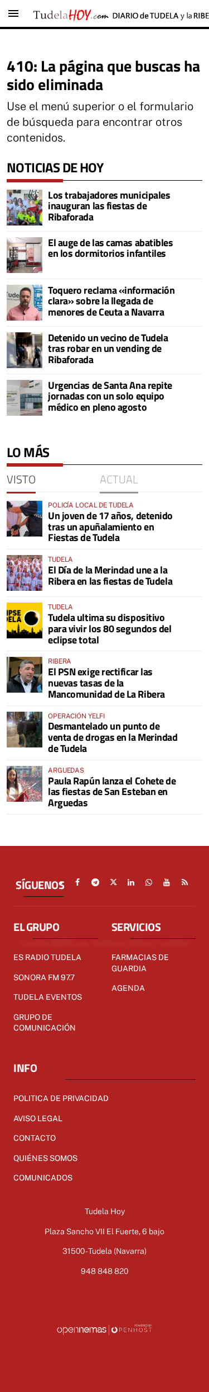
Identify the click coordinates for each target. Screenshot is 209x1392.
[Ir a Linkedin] (131, 882)
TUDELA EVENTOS (47, 997)
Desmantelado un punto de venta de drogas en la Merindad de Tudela (113, 737)
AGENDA (128, 988)
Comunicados (42, 1177)
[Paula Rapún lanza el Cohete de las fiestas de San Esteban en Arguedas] (24, 784)
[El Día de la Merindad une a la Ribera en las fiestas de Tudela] (24, 573)
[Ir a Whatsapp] (149, 882)
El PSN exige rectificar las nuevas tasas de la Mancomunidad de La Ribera (106, 683)
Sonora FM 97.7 (44, 977)
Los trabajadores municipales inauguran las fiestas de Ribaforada (109, 206)
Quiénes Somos (45, 1158)
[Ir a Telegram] (95, 882)
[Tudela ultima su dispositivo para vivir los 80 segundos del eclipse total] (24, 620)
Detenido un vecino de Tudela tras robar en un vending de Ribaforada (108, 349)
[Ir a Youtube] (167, 882)
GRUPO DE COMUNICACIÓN (44, 1023)
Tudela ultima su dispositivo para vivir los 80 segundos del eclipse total (110, 628)
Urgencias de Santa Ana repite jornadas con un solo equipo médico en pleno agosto (110, 396)
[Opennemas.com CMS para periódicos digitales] (105, 1329)
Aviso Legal (37, 1118)
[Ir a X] (113, 882)
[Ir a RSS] (184, 882)
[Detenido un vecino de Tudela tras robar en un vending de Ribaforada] (24, 350)
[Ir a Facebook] (77, 882)
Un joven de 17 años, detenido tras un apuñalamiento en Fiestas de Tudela (110, 526)
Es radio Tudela (47, 957)
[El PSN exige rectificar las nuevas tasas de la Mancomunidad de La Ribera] (24, 675)
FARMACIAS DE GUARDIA (140, 963)
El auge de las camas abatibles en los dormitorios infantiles (110, 248)
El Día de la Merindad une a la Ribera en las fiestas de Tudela (110, 575)
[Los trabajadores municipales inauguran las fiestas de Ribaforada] (24, 207)
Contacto (34, 1138)
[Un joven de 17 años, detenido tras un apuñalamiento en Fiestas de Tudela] (24, 519)
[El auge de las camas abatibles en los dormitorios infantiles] (24, 255)
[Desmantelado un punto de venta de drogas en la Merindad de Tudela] (24, 729)
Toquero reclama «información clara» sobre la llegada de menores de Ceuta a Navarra (111, 301)
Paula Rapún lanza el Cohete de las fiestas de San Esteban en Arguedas (112, 792)
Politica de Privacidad (61, 1098)
